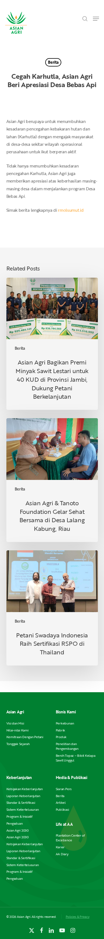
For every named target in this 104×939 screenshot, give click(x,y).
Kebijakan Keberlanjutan (24, 789)
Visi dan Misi (15, 723)
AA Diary (62, 854)
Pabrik (60, 730)
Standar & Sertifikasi (20, 802)
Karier (60, 847)
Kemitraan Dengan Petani (24, 737)
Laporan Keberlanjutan (23, 795)
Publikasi (62, 809)
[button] (96, 18)
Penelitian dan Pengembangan (67, 746)
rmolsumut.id (70, 210)
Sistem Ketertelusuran (22, 809)
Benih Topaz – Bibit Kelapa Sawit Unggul (75, 758)
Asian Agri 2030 (17, 830)
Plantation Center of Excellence (70, 837)
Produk (61, 737)
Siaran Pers (64, 789)
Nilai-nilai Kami (17, 730)
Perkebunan (65, 723)
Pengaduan (14, 823)
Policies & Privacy (78, 916)
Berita (53, 62)
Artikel (61, 802)
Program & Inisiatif (19, 816)
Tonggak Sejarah (18, 743)
